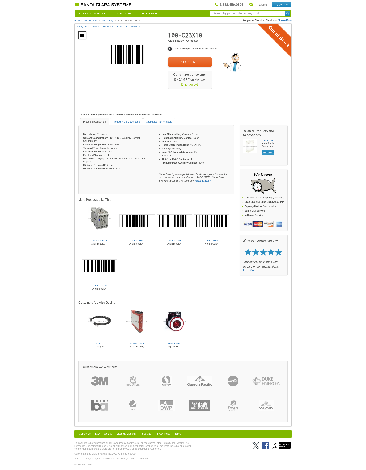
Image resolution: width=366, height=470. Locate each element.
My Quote (281, 4)
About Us (148, 13)
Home (77, 20)
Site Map (146, 433)
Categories (123, 13)
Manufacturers (91, 13)
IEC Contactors (133, 26)
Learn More (285, 20)
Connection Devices (100, 26)
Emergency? (189, 84)
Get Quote (268, 152)
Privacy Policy (163, 433)
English (263, 4)
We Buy (108, 433)
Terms (178, 433)
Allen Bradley (203, 180)
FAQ (97, 433)
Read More (249, 270)
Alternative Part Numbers (159, 121)
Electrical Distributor (127, 433)
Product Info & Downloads (126, 121)
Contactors (117, 26)
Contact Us (85, 433)
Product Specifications (94, 121)
